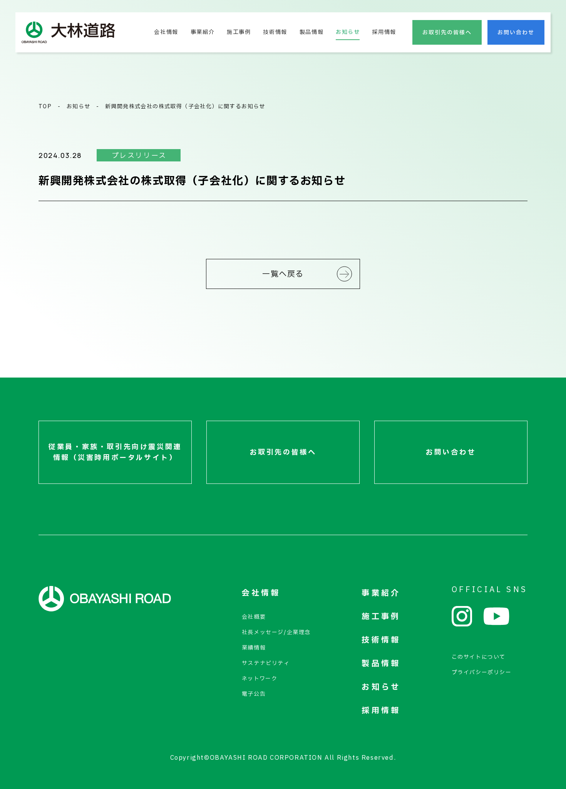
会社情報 (166, 32)
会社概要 (254, 617)
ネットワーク (260, 679)
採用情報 (384, 32)
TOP (45, 106)
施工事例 (239, 32)
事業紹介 (202, 32)
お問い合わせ (515, 33)
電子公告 (254, 694)
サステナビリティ (266, 663)
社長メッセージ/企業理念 (276, 632)
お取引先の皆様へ (447, 33)
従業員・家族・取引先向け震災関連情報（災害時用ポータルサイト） (115, 452)
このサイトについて (479, 657)
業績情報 (254, 648)
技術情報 (275, 32)
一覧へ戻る (283, 274)
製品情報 (311, 32)
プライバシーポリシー (482, 672)
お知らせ (348, 32)
